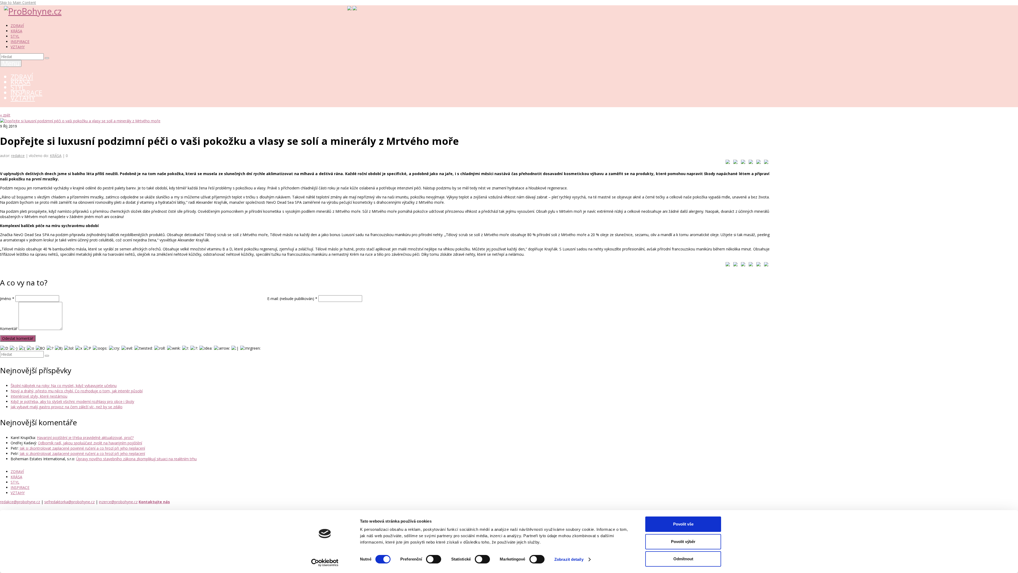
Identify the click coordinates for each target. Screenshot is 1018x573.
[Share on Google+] (742, 163)
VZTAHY (18, 46)
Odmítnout (683, 559)
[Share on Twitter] (734, 163)
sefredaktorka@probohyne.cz (69, 501)
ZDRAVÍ (17, 25)
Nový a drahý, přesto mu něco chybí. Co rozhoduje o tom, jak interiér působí (77, 390)
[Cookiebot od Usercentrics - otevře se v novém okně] (325, 563)
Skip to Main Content (18, 2)
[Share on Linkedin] (757, 163)
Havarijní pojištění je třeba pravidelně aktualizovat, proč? (85, 437)
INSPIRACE (20, 41)
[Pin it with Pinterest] (750, 163)
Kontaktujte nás (154, 501)
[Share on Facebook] (726, 163)
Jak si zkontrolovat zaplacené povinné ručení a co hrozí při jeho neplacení (82, 448)
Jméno (7, 298)
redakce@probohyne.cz (20, 501)
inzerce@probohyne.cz (118, 501)
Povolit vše (683, 524)
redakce (18, 155)
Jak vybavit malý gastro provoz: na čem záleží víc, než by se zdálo (66, 406)
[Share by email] (765, 163)
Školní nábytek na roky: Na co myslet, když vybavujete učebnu (64, 385)
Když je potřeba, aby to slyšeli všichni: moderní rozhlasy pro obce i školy (72, 401)
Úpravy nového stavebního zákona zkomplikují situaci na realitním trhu (136, 458)
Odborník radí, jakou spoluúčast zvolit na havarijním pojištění (90, 442)
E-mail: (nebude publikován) (292, 298)
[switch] (433, 559)
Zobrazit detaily (568, 559)
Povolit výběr (683, 541)
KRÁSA (16, 30)
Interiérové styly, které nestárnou (39, 396)
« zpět (5, 115)
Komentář (8, 328)
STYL (15, 36)
